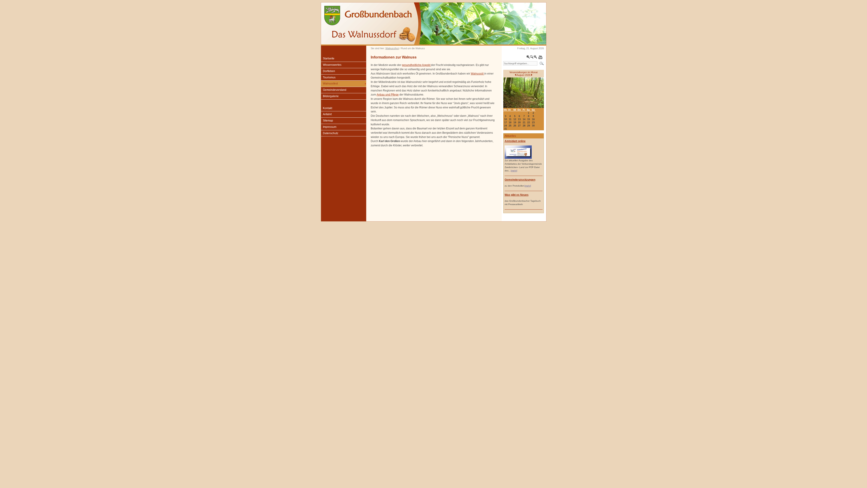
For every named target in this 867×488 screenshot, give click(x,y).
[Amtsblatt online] (518, 158)
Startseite (328, 58)
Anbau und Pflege (388, 94)
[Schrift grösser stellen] (528, 57)
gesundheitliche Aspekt (416, 65)
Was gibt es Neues (517, 194)
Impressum (329, 126)
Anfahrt (327, 114)
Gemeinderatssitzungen (520, 179)
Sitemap (328, 120)
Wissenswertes (332, 64)
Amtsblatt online (515, 141)
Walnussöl (477, 73)
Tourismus (329, 77)
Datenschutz (330, 133)
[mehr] (514, 170)
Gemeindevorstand (334, 89)
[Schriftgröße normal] (532, 57)
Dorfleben (329, 71)
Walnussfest (392, 48)
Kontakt (327, 108)
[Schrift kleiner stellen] (535, 57)
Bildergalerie (331, 96)
